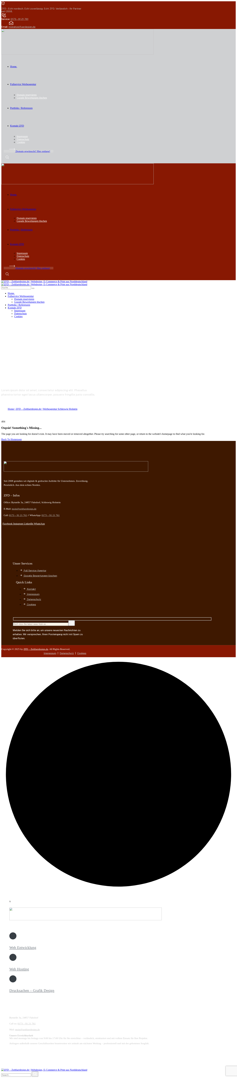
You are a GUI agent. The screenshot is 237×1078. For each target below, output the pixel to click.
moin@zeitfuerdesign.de (22, 26)
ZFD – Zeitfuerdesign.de (36, 649)
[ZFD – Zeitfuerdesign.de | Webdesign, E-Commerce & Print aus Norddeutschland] (44, 281)
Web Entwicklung (22, 948)
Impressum (50, 653)
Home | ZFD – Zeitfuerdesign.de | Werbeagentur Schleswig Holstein (42, 409)
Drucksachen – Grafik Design (31, 991)
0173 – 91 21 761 (19, 19)
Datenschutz (67, 653)
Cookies (81, 653)
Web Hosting (19, 969)
